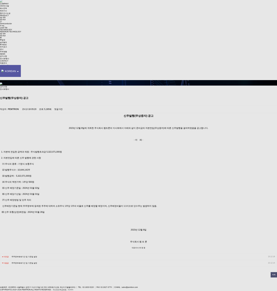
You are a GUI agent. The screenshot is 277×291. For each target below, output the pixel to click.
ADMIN (70, 290)
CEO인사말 (4, 6)
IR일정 (2, 40)
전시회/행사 (4, 59)
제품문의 (3, 63)
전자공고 (3, 47)
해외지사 (3, 11)
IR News (3, 45)
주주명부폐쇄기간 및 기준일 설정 (24, 257)
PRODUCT (4, 16)
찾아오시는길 (5, 13)
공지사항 (3, 56)
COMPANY (4, 4)
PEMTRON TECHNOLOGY (10, 32)
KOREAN (10, 73)
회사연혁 (3, 8)
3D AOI (2, 20)
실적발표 (3, 42)
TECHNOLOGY (6, 30)
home (5, 84)
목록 (274, 275)
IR (1, 38)
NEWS (2, 54)
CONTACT (4, 61)
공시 (1, 49)
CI (1, 22)
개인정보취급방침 (60, 290)
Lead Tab (3, 28)
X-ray (2, 26)
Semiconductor (6, 24)
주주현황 (3, 52)
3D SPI (2, 18)
